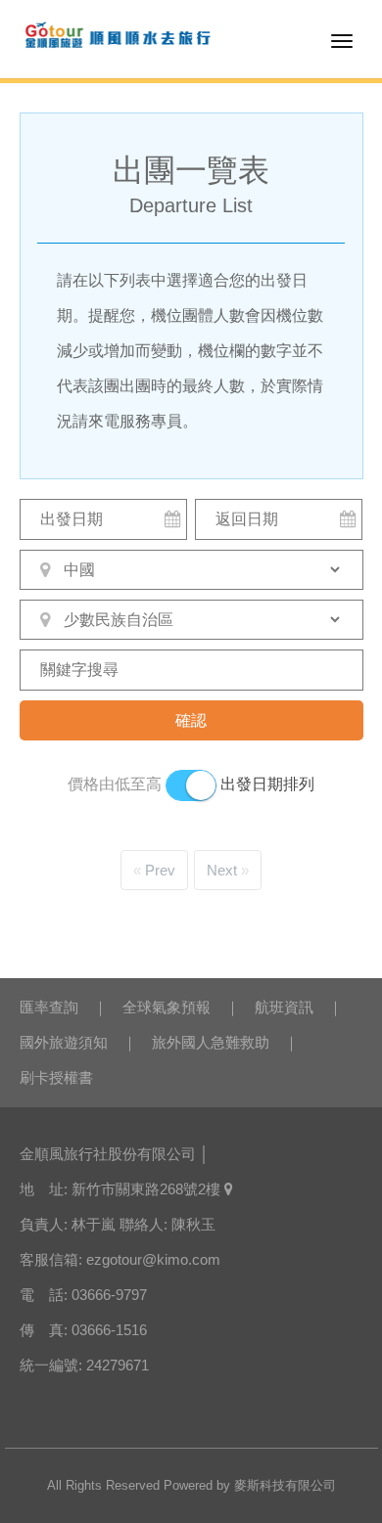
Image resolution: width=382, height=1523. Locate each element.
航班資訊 (284, 1007)
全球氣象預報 (166, 1007)
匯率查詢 (49, 1007)
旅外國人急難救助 (210, 1042)
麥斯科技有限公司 (285, 1485)
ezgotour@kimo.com (153, 1259)
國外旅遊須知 (64, 1042)
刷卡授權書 (56, 1077)
